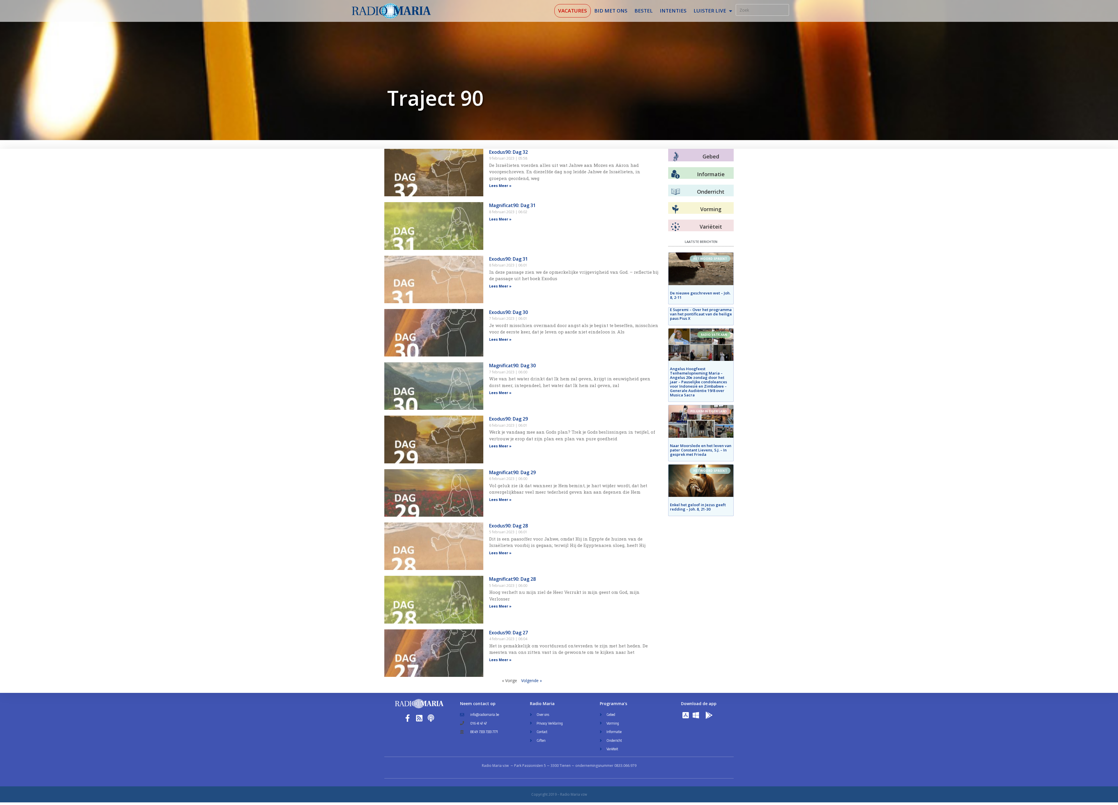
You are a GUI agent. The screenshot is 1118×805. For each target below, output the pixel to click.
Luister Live (710, 10)
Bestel (643, 10)
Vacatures (572, 10)
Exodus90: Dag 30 (508, 312)
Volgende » (531, 680)
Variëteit (711, 226)
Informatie (711, 174)
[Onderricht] (675, 192)
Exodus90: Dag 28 (508, 525)
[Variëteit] (675, 227)
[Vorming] (675, 209)
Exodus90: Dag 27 (508, 632)
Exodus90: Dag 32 (508, 152)
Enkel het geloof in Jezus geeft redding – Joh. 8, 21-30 (698, 507)
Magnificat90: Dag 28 (512, 579)
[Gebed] (676, 156)
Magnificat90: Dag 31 (512, 205)
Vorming (710, 209)
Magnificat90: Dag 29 (512, 472)
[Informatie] (675, 174)
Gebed (711, 156)
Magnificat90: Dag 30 (512, 365)
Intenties (673, 10)
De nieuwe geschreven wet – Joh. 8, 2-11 (700, 295)
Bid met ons (610, 10)
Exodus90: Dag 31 (508, 259)
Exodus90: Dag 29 (508, 419)
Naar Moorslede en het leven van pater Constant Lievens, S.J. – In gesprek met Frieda (700, 450)
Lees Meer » (500, 185)
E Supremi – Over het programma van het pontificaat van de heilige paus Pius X (701, 314)
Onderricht (710, 191)
